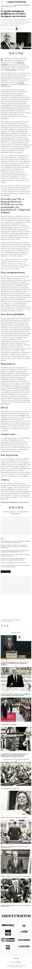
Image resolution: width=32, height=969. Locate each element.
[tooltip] (10, 53)
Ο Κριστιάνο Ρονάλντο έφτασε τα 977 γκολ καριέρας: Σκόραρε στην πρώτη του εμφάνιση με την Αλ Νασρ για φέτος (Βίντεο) (14, 546)
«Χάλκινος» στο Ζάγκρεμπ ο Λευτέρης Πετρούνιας (13, 562)
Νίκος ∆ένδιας (16, 513)
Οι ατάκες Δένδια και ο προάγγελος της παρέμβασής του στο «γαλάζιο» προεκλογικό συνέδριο (15, 695)
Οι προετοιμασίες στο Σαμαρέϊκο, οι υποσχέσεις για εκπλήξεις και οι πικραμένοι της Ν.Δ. (16, 906)
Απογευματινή (3, 5)
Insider (11, 5)
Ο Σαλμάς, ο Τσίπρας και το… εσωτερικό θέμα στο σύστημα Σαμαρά (16, 876)
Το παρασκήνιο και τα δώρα (9, 724)
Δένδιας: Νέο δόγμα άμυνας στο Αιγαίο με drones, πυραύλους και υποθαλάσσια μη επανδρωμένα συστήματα (15, 663)
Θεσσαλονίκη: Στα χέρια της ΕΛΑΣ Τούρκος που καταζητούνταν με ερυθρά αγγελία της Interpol (13, 559)
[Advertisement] (16, 526)
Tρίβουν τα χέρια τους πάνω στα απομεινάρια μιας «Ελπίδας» (14, 817)
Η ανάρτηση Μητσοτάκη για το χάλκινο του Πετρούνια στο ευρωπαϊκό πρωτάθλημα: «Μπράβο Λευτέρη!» (15, 551)
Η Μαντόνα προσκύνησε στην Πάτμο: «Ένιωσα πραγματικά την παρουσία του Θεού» (15, 555)
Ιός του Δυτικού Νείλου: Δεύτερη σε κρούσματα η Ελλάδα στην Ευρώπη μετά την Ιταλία (15, 566)
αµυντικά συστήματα (9, 511)
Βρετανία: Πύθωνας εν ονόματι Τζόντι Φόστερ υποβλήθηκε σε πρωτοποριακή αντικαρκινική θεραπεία (16, 542)
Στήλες (7, 5)
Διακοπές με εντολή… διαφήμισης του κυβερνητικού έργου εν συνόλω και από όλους (14, 847)
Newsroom (21, 29)
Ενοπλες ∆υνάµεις (23, 511)
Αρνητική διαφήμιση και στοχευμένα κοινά (10, 788)
